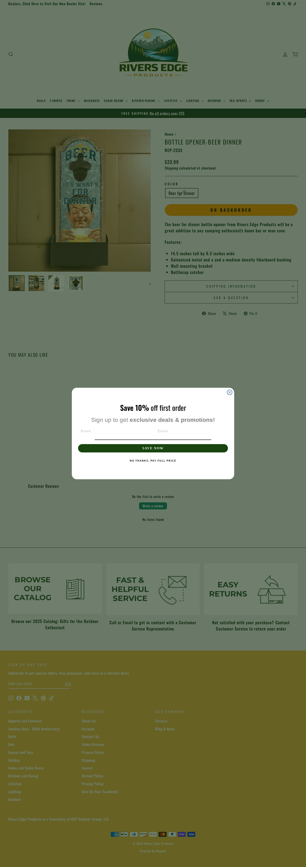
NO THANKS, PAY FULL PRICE (153, 460)
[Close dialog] (229, 392)
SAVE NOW (153, 448)
